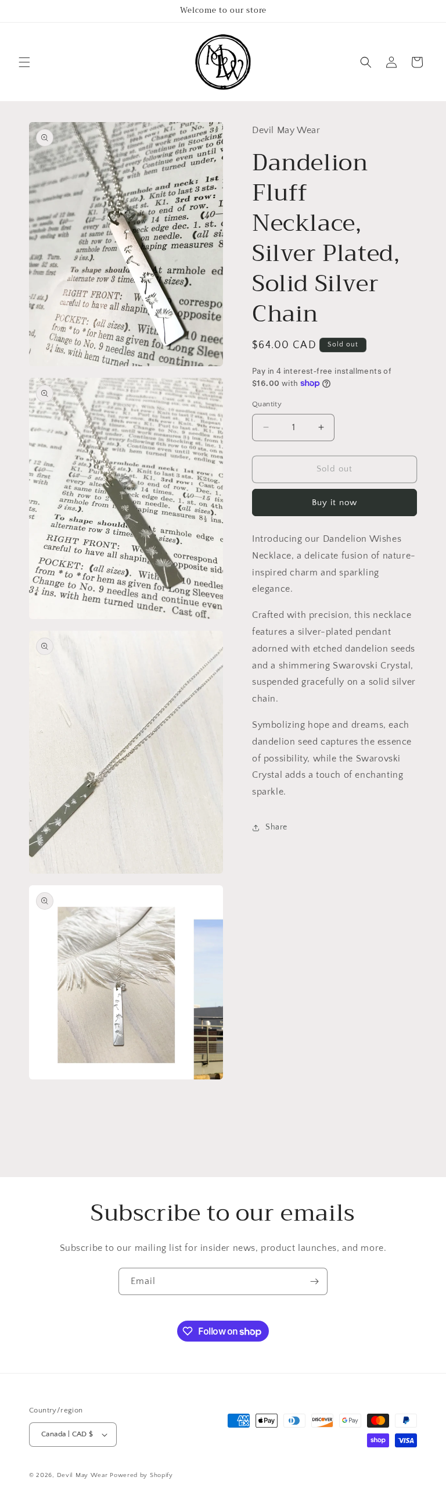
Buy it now (334, 502)
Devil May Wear (82, 1475)
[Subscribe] (314, 1281)
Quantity (267, 404)
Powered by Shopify (141, 1475)
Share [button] (276, 827)
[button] (24, 62)
